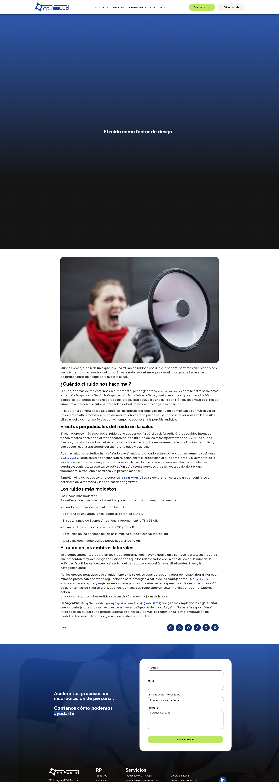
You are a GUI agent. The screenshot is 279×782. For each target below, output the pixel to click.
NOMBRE (153, 668)
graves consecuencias (168, 391)
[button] (170, 627)
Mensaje (153, 708)
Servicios (118, 7)
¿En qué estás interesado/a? (165, 694)
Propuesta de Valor (142, 7)
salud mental (132, 477)
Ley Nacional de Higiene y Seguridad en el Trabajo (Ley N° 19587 (122, 603)
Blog (163, 7)
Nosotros (101, 7)
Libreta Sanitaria (179, 775)
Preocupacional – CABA (138, 775)
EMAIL (151, 681)
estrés (192, 438)
